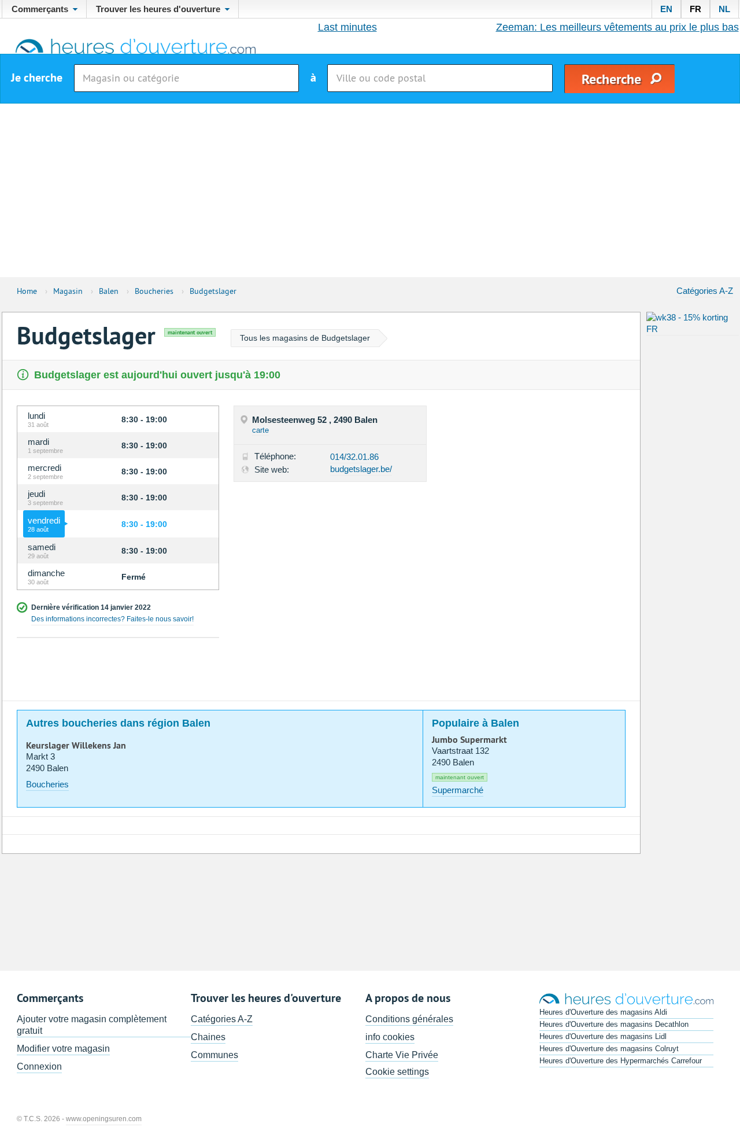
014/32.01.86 (354, 457)
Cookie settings (397, 1072)
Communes (214, 1055)
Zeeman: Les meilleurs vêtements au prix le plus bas (617, 27)
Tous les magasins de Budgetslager (305, 337)
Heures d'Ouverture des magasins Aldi (603, 1012)
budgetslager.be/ (361, 469)
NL (724, 9)
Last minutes (347, 27)
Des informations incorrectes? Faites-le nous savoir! (112, 619)
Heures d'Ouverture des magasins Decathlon (614, 1024)
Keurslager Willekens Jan (76, 746)
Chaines (208, 1037)
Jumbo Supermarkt (469, 740)
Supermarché (457, 790)
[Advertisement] (370, 190)
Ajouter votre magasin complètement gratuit (91, 1025)
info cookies (390, 1037)
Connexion (39, 1066)
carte (260, 430)
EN (666, 9)
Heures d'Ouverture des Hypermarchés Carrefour (620, 1060)
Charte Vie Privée (401, 1055)
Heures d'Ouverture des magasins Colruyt (609, 1048)
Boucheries (47, 784)
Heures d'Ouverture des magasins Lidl (603, 1036)
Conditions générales (409, 1019)
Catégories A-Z (704, 291)
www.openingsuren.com (104, 1119)
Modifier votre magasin (63, 1048)
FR (695, 9)
